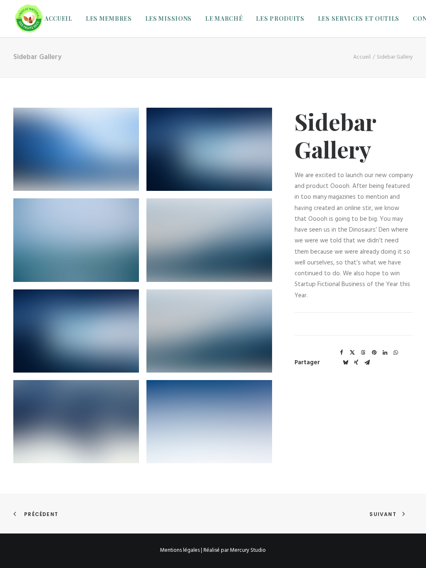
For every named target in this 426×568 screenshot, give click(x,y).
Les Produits (280, 18)
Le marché (224, 18)
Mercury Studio (248, 550)
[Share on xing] (356, 362)
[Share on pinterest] (374, 352)
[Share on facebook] (342, 352)
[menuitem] (61, 18)
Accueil (58, 18)
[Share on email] (367, 362)
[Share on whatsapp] (396, 352)
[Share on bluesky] (345, 362)
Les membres (109, 18)
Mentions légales (180, 550)
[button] (76, 149)
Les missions (168, 18)
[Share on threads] (363, 352)
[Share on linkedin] (385, 352)
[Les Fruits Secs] (29, 18)
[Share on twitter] (352, 352)
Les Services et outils (358, 18)
